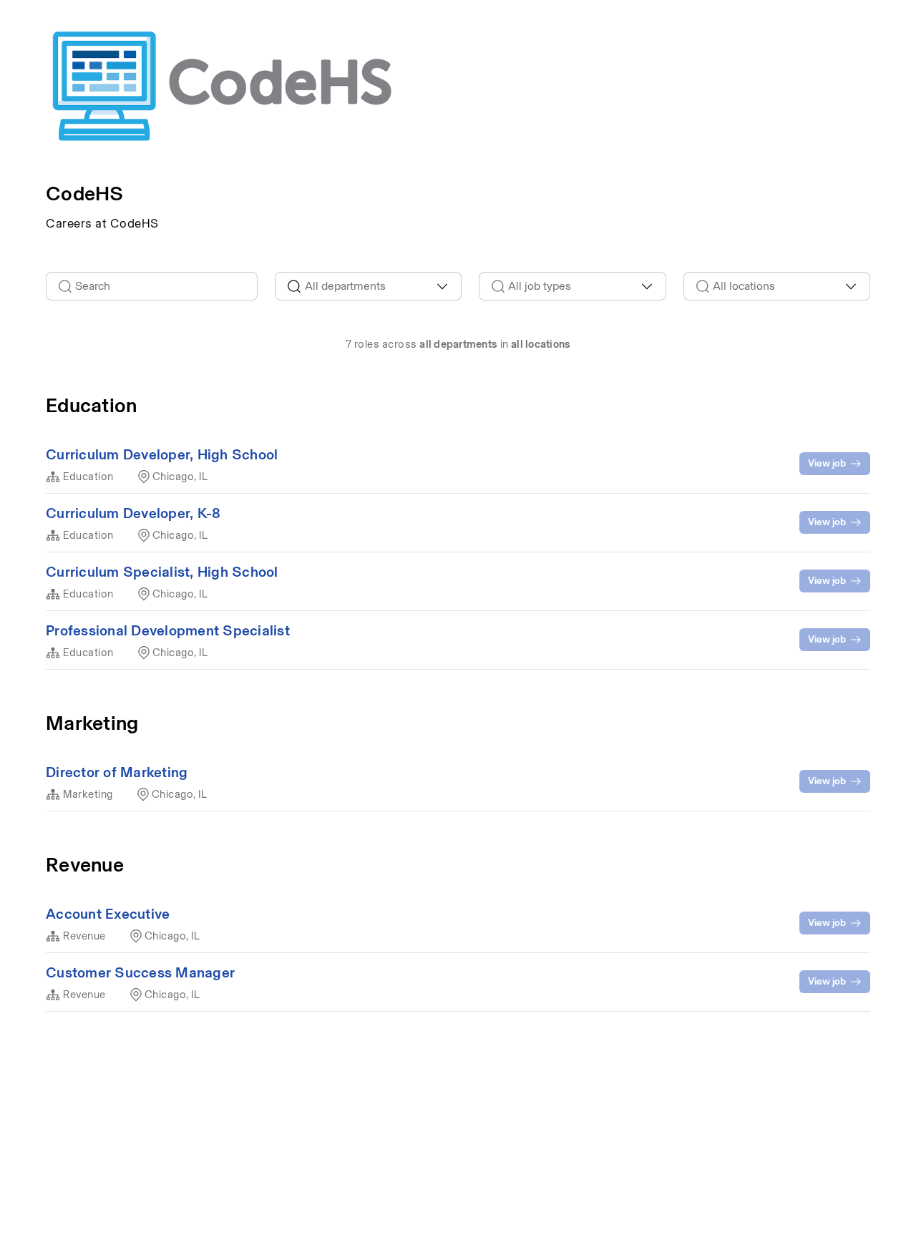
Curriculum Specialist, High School (162, 571)
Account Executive (108, 913)
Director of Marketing (116, 772)
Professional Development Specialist (168, 630)
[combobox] (368, 286)
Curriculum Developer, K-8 (133, 513)
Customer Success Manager (140, 972)
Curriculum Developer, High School (162, 454)
